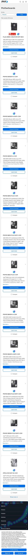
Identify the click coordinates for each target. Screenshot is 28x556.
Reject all (7, 553)
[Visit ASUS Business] (5, 503)
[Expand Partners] (26, 510)
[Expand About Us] (26, 506)
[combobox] (8, 15)
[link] (14, 53)
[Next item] (24, 26)
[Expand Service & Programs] (26, 528)
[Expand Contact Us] (26, 524)
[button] (20, 2)
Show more (13, 497)
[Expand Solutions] (26, 517)
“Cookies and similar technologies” (15, 547)
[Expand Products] (26, 513)
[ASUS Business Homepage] (4, 1)
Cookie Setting (14, 550)
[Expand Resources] (26, 521)
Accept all (20, 553)
